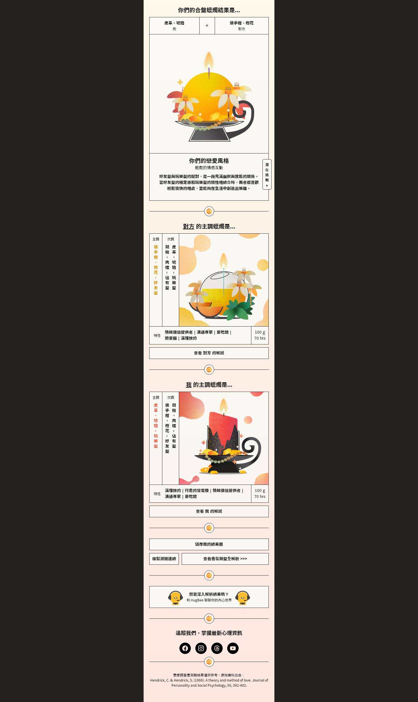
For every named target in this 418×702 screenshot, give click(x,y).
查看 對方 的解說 (209, 353)
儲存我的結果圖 (209, 544)
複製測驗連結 (164, 559)
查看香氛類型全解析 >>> (225, 559)
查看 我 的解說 (209, 511)
